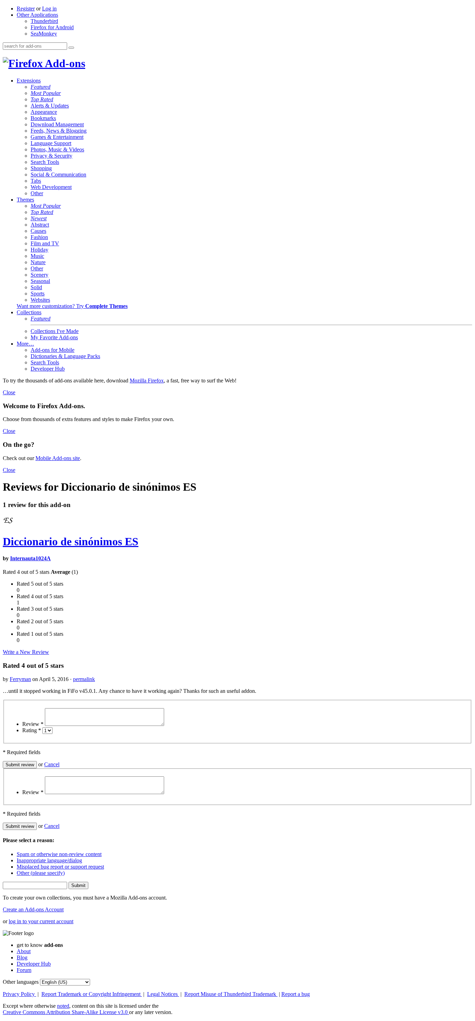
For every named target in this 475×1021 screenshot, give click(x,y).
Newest (39, 218)
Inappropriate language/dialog (49, 860)
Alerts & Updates (50, 106)
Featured (40, 87)
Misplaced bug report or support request (60, 867)
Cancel (51, 764)
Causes (38, 231)
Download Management (57, 124)
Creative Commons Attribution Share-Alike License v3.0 (66, 1012)
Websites (40, 300)
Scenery (39, 275)
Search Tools (45, 162)
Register (26, 8)
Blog (22, 957)
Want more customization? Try (72, 306)
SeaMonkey (44, 34)
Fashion (39, 237)
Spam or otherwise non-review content (59, 854)
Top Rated (42, 99)
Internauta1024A (30, 558)
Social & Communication (58, 174)
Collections (29, 312)
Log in (49, 8)
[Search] (71, 48)
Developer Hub (48, 369)
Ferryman (20, 679)
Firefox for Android (52, 27)
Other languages (21, 982)
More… (25, 344)
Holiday (39, 250)
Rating (31, 730)
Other (37, 193)
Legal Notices (163, 994)
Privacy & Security (51, 156)
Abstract (40, 225)
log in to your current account (41, 921)
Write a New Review (26, 652)
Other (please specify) (41, 873)
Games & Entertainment (57, 137)
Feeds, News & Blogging (59, 131)
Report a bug (295, 994)
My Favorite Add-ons (54, 337)
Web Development (51, 187)
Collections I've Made (55, 331)
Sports (38, 293)
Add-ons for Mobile (52, 350)
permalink (84, 679)
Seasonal (40, 281)
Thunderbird (44, 21)
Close (9, 392)
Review (32, 724)
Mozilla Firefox (147, 380)
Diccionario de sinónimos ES (70, 541)
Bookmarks (43, 118)
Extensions (29, 81)
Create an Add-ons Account (33, 909)
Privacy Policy (19, 994)
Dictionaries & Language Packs (65, 356)
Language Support (51, 143)
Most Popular (46, 93)
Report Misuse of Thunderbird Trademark (230, 994)
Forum (24, 970)
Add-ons (64, 63)
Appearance (44, 112)
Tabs (36, 181)
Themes (25, 200)
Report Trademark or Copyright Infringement (91, 994)
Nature (38, 262)
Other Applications (37, 15)
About (24, 951)
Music (37, 256)
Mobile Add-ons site (57, 458)
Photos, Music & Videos (57, 149)
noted (63, 1006)
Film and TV (45, 243)
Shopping (41, 168)
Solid (36, 287)
